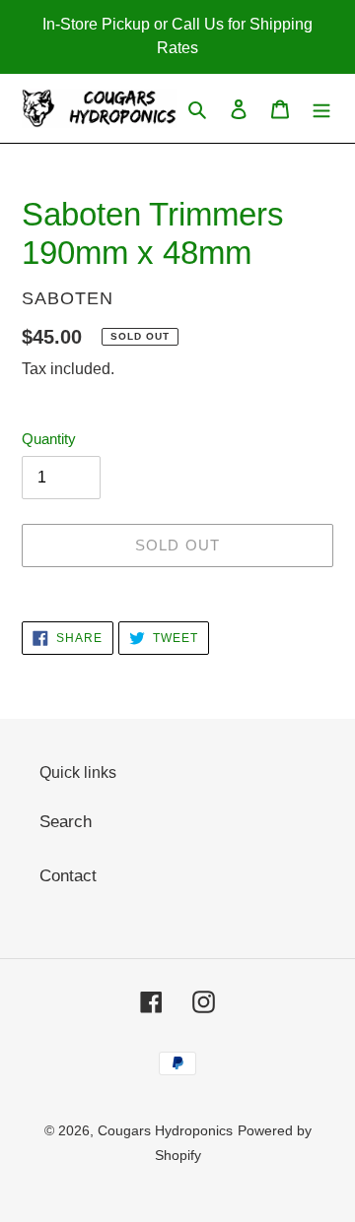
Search (65, 821)
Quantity (49, 438)
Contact (68, 876)
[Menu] (321, 108)
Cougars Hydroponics (165, 1130)
